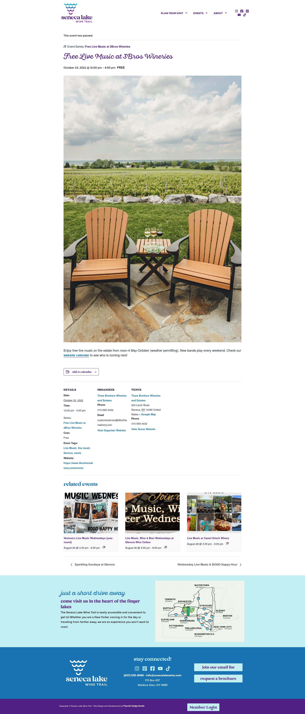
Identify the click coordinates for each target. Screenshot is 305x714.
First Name (109, 347)
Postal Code (110, 364)
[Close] (203, 301)
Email (105, 330)
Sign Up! (152, 401)
